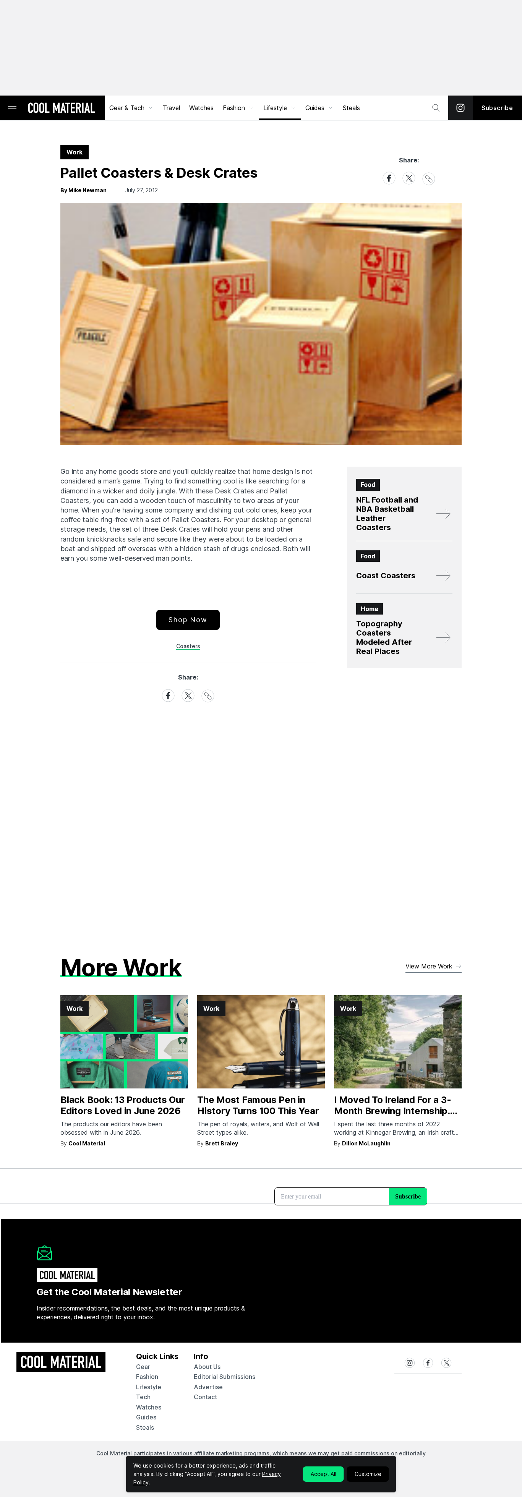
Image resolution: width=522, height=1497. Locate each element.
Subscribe (497, 108)
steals (351, 108)
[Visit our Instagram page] (460, 107)
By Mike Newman (83, 190)
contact (205, 1397)
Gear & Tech (126, 108)
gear (143, 1366)
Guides (314, 108)
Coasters (188, 646)
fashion (147, 1376)
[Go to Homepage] (61, 108)
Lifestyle (275, 108)
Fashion (234, 108)
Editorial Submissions (224, 1376)
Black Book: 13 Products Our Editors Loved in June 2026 (122, 1105)
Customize (368, 1474)
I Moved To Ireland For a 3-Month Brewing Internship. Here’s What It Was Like (392, 1110)
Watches (201, 108)
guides (146, 1417)
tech (143, 1397)
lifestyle (148, 1387)
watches (148, 1407)
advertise (208, 1387)
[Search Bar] (436, 108)
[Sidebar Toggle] (12, 108)
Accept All (323, 1474)
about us (207, 1366)
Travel (171, 108)
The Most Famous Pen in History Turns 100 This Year (258, 1105)
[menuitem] (131, 108)
